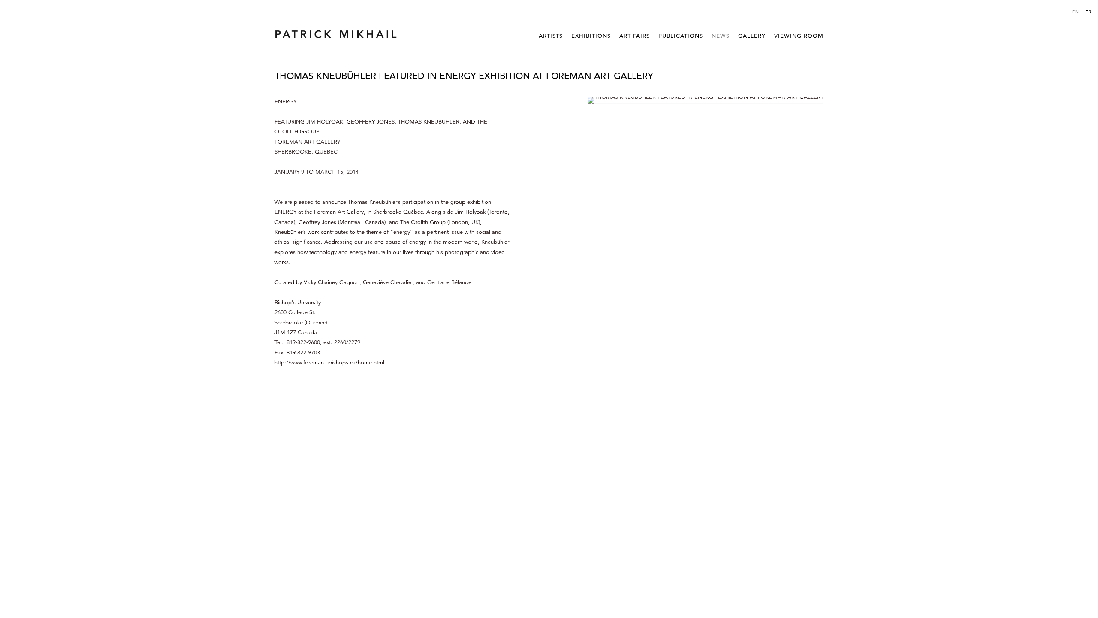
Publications (680, 35)
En (1075, 12)
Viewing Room (799, 35)
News (721, 35)
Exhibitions (591, 35)
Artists (551, 35)
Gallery (752, 35)
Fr (1089, 12)
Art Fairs (634, 35)
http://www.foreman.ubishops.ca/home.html (329, 362)
